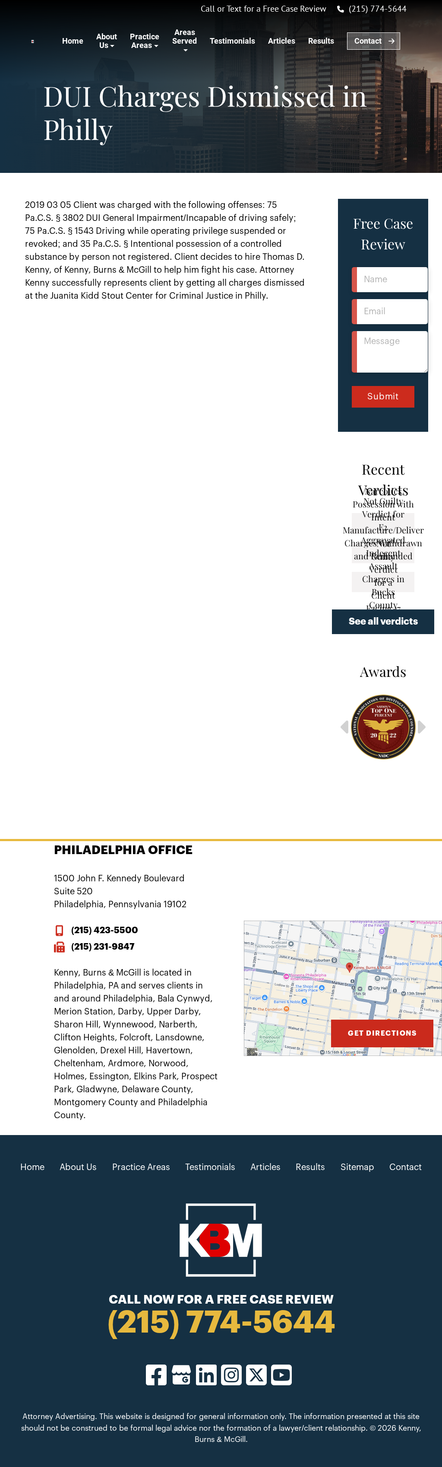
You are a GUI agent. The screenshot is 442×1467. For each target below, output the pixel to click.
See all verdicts (383, 621)
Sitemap (357, 1167)
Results (321, 40)
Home (72, 40)
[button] (344, 727)
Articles (281, 40)
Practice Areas (144, 41)
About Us (106, 41)
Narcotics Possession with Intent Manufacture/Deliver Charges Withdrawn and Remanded (383, 523)
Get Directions (382, 1033)
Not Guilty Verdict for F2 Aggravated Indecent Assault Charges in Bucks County (383, 552)
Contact (368, 40)
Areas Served (184, 36)
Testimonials (232, 40)
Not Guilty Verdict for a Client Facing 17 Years (383, 582)
